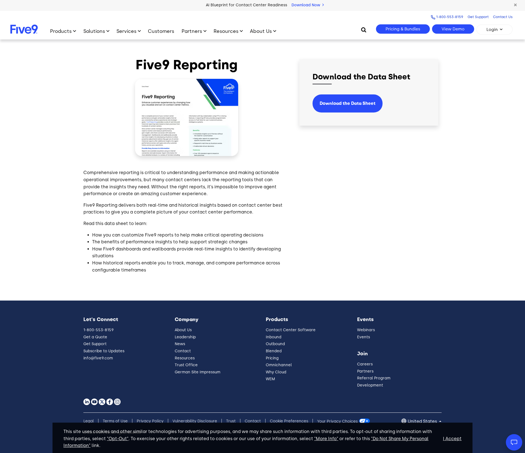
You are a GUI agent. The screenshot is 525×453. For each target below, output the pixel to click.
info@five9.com (98, 358)
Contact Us (503, 17)
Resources (226, 31)
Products (61, 31)
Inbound (273, 337)
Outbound (275, 344)
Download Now (306, 5)
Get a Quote (95, 337)
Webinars (366, 330)
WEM (270, 379)
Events (363, 337)
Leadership (185, 337)
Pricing (272, 358)
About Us (261, 31)
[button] (515, 5)
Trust (231, 421)
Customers (161, 31)
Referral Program (373, 378)
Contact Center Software (291, 330)
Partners (192, 31)
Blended (274, 351)
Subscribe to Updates (103, 351)
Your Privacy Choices (337, 421)
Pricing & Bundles (403, 29)
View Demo (453, 29)
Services (126, 31)
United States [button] (423, 421)
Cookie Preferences (289, 421)
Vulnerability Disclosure (195, 421)
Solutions (94, 31)
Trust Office (186, 365)
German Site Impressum (197, 372)
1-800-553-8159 (449, 17)
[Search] (363, 29)
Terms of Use (115, 421)
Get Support (478, 17)
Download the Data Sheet (347, 103)
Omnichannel (279, 365)
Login (492, 29)
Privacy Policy (150, 421)
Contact (183, 351)
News (180, 344)
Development (370, 385)
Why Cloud (276, 372)
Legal (88, 421)
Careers (365, 364)
